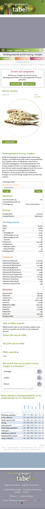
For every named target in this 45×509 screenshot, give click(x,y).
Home (4, 447)
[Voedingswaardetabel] (18, 7)
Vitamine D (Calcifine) (10, 279)
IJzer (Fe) (6, 302)
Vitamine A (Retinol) (10, 261)
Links (26, 449)
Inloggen (10, 50)
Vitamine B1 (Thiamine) (11, 263)
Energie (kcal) (7, 214)
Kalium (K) (6, 296)
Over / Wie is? (8, 449)
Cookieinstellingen (26, 496)
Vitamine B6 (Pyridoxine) (12, 270)
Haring (3, 423)
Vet (4, 230)
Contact (26, 492)
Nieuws (26, 50)
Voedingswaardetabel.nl (17, 500)
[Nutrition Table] (34, 500)
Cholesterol (7, 242)
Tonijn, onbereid (7, 438)
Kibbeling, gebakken (8, 415)
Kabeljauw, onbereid (8, 433)
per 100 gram (19, 62)
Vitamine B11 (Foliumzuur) (12, 272)
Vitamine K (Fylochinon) (11, 283)
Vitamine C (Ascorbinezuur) (12, 277)
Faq (22, 449)
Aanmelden (16, 84)
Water (5, 226)
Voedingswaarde (12, 447)
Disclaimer (13, 496)
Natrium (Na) (7, 293)
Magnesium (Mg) (9, 305)
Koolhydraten (8, 244)
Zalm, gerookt (6, 425)
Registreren (18, 50)
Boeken (39, 449)
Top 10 (41, 447)
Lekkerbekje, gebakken (9, 428)
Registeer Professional (30, 485)
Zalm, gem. (5, 430)
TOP (41, 445)
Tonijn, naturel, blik (8, 420)
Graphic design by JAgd (12, 489)
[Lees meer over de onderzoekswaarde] (16, 200)
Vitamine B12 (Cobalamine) (12, 274)
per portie (26, 62)
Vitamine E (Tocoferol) (11, 281)
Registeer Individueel (12, 485)
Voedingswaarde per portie (28, 447)
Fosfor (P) (6, 300)
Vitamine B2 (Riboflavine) (12, 265)
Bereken (16, 449)
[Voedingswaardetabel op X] (21, 503)
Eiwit (4, 228)
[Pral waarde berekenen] (17, 352)
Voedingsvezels (8, 251)
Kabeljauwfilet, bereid (9, 436)
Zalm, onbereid (6, 418)
